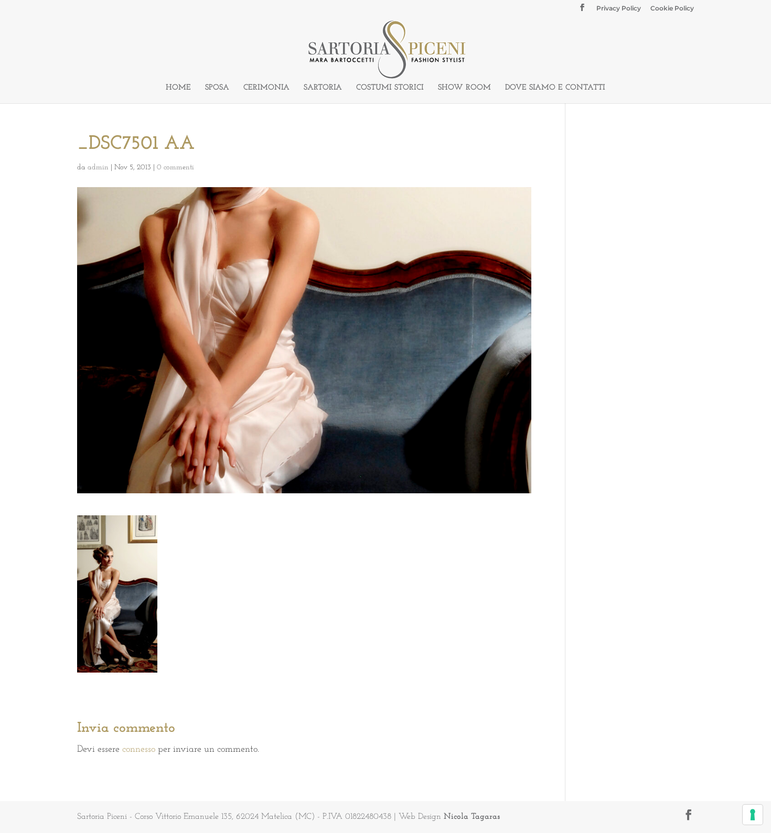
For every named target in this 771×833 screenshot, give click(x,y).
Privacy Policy (618, 8)
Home (178, 88)
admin (98, 167)
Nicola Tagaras (472, 817)
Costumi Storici (390, 88)
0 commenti (175, 167)
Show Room (464, 88)
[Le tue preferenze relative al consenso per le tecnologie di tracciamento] (753, 815)
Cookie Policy (672, 8)
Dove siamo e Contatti (555, 88)
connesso (138, 749)
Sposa (217, 88)
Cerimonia (266, 88)
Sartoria (323, 88)
